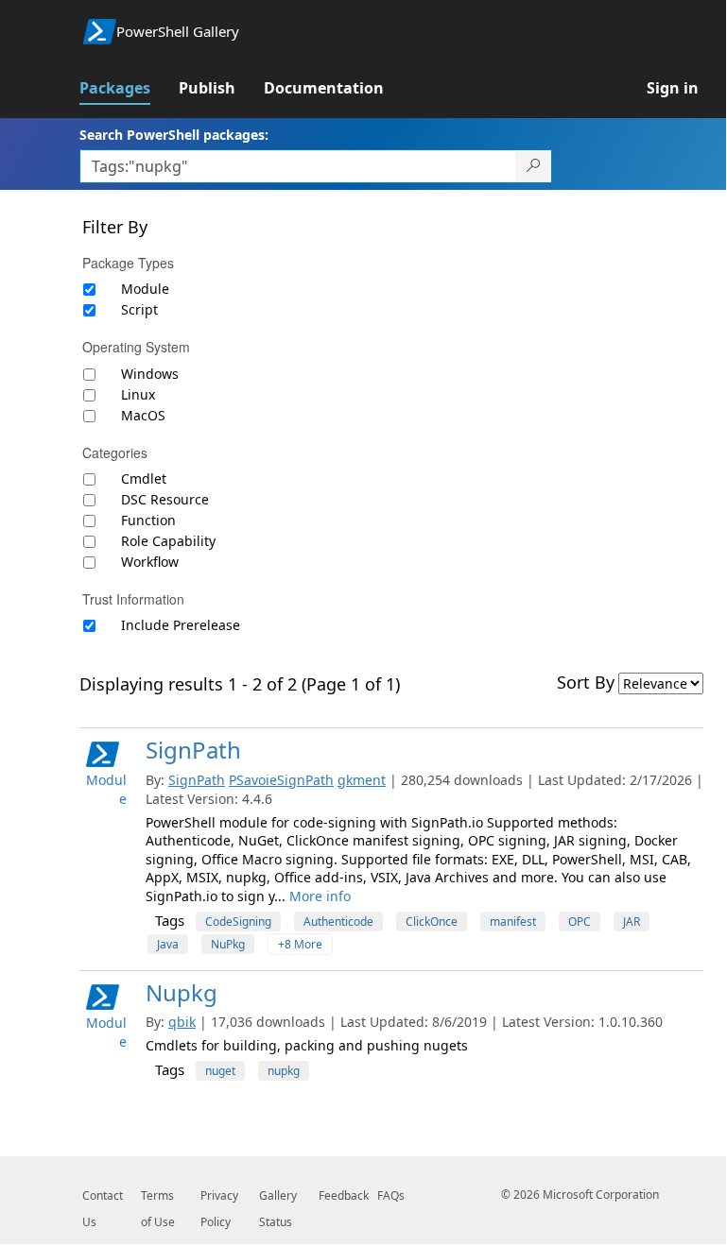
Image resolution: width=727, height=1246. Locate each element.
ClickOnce (432, 921)
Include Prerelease (180, 625)
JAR (631, 921)
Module (145, 289)
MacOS (143, 415)
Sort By (585, 682)
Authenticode (338, 921)
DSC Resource (165, 499)
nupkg (284, 1071)
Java (168, 944)
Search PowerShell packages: (173, 135)
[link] (129, 88)
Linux (138, 394)
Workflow (150, 562)
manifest (513, 921)
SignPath (193, 749)
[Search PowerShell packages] (533, 166)
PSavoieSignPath (281, 780)
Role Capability (168, 541)
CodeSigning (238, 921)
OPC (579, 921)
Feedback (344, 1195)
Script (139, 309)
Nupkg (181, 992)
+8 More (300, 944)
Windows (150, 374)
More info (320, 896)
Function (148, 520)
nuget (220, 1071)
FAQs (391, 1195)
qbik (182, 1022)
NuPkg (228, 944)
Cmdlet (143, 478)
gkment (362, 780)
